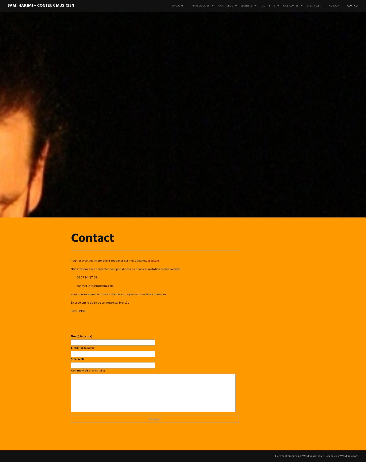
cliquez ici (154, 260)
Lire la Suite (81, 139)
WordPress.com (349, 456)
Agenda (334, 6)
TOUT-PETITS (267, 6)
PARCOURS (177, 6)
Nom (81, 336)
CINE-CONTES (291, 6)
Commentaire (88, 370)
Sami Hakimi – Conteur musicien (41, 5)
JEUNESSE (246, 6)
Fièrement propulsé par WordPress (295, 456)
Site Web (77, 359)
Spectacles (314, 6)
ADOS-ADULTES (200, 6)
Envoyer (155, 419)
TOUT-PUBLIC (225, 6)
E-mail (82, 348)
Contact (352, 6)
